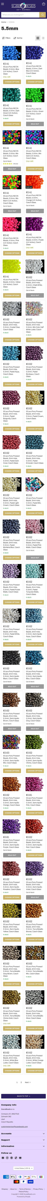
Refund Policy (23, 1191)
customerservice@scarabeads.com (14, 1127)
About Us (13, 1189)
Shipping (5, 1189)
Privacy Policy (38, 1189)
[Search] (42, 15)
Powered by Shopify (23, 1197)
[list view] (43, 38)
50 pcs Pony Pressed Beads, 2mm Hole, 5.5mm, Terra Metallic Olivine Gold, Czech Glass (11, 1016)
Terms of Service (25, 1189)
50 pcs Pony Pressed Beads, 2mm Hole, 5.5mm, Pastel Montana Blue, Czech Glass (11, 545)
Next (27, 1082)
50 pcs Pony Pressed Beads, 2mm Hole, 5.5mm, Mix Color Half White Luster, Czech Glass (35, 327)
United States (22, 1168)
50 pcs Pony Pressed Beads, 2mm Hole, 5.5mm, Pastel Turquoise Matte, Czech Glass (34, 589)
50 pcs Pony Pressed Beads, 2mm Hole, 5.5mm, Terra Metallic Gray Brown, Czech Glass (11, 971)
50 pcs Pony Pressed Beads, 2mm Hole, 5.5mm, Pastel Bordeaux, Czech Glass (34, 371)
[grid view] (37, 38)
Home (3, 22)
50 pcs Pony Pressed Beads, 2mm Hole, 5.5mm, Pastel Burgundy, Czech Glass (11, 416)
